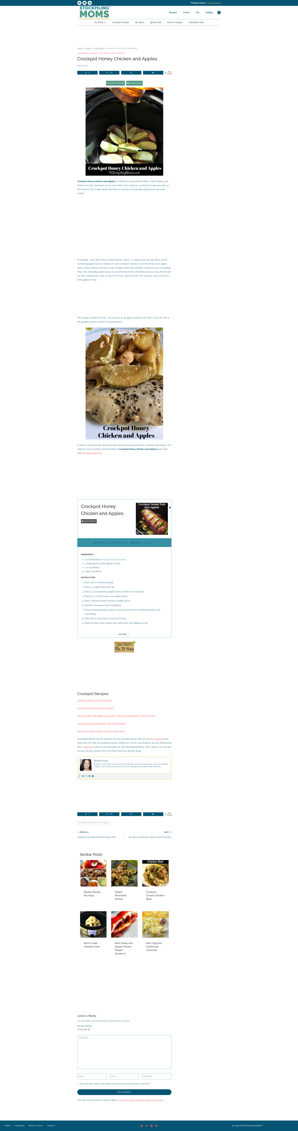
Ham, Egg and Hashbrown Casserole (154, 947)
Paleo (114, 53)
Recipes (173, 12)
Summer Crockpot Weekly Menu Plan (96, 834)
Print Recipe (135, 83)
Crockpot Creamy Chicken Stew (155, 895)
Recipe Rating (84, 1026)
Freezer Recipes (175, 22)
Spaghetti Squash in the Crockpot (94, 700)
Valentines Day (196, 22)
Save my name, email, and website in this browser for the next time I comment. (115, 1084)
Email (114, 1076)
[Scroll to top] (293, 1122)
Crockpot (94, 53)
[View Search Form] (219, 12)
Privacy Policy (36, 1126)
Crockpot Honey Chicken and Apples (93, 822)
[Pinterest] (90, 3)
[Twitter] (83, 776)
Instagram (159, 739)
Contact (51, 1126)
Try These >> (100, 22)
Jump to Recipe (116, 83)
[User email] (93, 776)
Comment (84, 1038)
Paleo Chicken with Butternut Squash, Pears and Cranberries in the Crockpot (116, 716)
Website (147, 1076)
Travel (186, 12)
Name (82, 1076)
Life (197, 12)
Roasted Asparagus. (92, 453)
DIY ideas (139, 22)
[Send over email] (153, 73)
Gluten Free (156, 22)
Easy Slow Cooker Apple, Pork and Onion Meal (101, 731)
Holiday (209, 12)
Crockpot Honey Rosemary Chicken (95, 708)
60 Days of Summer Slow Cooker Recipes (150, 834)
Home (79, 48)
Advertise (20, 1126)
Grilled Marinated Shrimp (120, 895)
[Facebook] (79, 3)
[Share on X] (131, 73)
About (8, 1126)
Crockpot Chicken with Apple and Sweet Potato (101, 723)
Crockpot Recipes (214, 3)
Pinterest (87, 747)
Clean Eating (98, 48)
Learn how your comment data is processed (140, 1100)
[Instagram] (84, 3)
